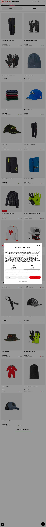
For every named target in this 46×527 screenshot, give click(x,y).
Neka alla (23, 277)
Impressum (25, 281)
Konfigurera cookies (11, 277)
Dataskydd (21, 281)
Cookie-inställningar (33, 270)
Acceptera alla (35, 277)
